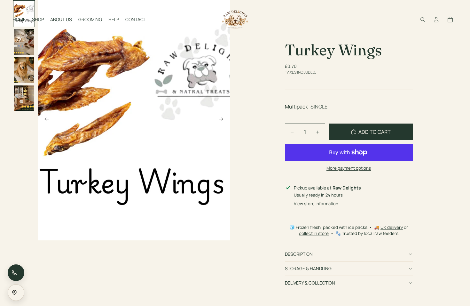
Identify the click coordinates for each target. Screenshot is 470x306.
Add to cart (374, 131)
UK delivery (391, 227)
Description (299, 254)
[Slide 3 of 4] (24, 70)
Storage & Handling (308, 268)
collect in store (314, 233)
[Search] (423, 19)
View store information (316, 203)
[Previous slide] (45, 120)
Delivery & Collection (310, 283)
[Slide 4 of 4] (24, 98)
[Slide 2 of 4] (24, 42)
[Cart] (450, 19)
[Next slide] (223, 120)
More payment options (348, 168)
